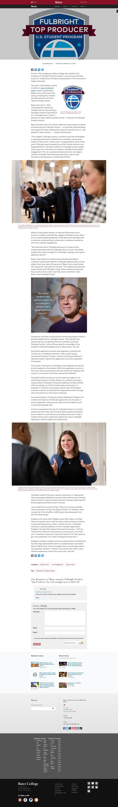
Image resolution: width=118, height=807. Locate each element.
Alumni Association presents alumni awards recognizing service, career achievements (74, 664)
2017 (59, 760)
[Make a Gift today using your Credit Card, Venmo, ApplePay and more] (20, 800)
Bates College (28, 783)
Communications (59, 786)
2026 (59, 740)
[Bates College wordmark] (58, 2)
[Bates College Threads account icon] (96, 783)
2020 (59, 753)
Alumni (38, 752)
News (34, 6)
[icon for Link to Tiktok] (81, 728)
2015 (59, 764)
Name (35, 628)
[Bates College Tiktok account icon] (88, 787)
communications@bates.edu (71, 724)
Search (85, 2)
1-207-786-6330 (67, 718)
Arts (37, 742)
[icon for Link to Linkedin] (78, 728)
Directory (57, 788)
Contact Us (74, 6)
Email (35, 632)
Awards (38, 759)
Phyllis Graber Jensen (45, 769)
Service (38, 755)
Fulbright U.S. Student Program (45, 571)
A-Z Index (74, 784)
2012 (59, 771)
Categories (57, 6)
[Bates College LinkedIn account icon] (88, 791)
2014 (59, 766)
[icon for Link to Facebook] (64, 728)
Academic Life (44, 564)
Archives (82, 6)
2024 (59, 745)
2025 (59, 742)
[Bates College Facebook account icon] (88, 783)
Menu (35, 2)
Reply (37, 597)
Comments (53, 748)
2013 (59, 769)
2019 (59, 755)
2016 (59, 762)
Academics (39, 740)
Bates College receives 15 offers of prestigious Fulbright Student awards (47, 674)
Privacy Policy (75, 786)
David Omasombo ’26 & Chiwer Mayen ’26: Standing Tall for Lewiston (75, 674)
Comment (37, 612)
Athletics (38, 757)
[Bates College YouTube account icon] (96, 787)
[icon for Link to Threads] (70, 728)
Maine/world (70, 564)
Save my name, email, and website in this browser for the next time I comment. (59, 638)
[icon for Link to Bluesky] (67, 728)
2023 (59, 747)
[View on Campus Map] (64, 705)
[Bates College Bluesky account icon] (92, 783)
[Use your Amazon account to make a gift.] (25, 800)
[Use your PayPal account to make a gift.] (31, 800)
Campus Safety (58, 784)
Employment (58, 790)
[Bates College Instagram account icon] (92, 787)
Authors (65, 6)
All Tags (53, 740)
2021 (59, 751)
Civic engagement (57, 564)
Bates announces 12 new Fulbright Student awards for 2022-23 (46, 664)
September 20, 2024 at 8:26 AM (44, 591)
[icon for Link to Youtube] (75, 728)
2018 (59, 758)
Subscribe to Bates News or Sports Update (53, 763)
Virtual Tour (75, 792)
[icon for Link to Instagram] (73, 728)
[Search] (53, 708)
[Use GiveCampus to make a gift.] (36, 800)
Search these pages (36, 705)
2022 (59, 749)
